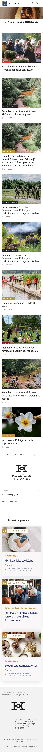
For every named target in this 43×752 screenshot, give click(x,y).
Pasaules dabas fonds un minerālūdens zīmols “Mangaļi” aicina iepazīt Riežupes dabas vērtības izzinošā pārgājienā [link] (18, 161)
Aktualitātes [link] (8, 151)
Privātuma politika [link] (29, 746)
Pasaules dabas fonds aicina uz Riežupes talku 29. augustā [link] (19, 113)
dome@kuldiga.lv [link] (30, 724)
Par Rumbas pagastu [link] (10, 495)
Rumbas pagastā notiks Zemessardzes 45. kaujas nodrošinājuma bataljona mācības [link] (20, 210)
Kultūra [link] (6, 62)
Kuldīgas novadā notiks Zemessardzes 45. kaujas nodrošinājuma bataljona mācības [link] (20, 258)
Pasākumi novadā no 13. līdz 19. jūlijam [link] (18, 305)
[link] (15, 3)
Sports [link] (6, 343)
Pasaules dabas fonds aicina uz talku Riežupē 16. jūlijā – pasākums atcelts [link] (21, 395)
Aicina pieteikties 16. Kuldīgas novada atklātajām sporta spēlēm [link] (20, 349)
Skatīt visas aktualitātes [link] (20, 455)
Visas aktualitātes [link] (9, 501)
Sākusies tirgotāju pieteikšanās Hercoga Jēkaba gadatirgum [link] (19, 68)
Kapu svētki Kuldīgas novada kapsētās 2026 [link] (17, 442)
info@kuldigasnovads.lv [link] (29, 726)
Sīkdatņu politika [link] (13, 746)
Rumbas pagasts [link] (10, 107)
